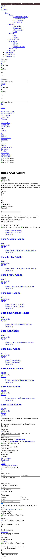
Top (14, 35)
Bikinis (11, 33)
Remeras (12, 24)
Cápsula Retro (18, 26)
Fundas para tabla (19, 47)
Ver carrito (4, 532)
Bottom (15, 37)
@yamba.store (20, 439)
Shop (7, 13)
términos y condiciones (13, 509)
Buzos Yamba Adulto (20, 17)
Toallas (15, 45)
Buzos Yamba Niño (19, 18)
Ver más (3, 415)
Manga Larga (17, 30)
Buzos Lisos (17, 22)
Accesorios (13, 41)
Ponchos (12, 50)
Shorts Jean (13, 48)
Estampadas (17, 28)
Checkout (4, 541)
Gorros (15, 43)
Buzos (11, 15)
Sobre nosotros (10, 56)
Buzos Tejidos (18, 20)
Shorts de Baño (14, 39)
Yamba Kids (9, 52)
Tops (15, 32)
